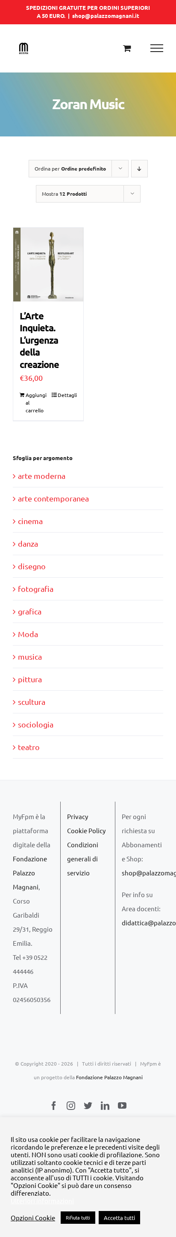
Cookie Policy (86, 830)
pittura (30, 679)
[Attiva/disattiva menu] (157, 48)
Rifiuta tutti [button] (78, 1217)
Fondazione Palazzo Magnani (30, 873)
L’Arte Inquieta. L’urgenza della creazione (39, 340)
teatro (29, 746)
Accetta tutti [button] (119, 1217)
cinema (30, 520)
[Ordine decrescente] (139, 168)
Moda (28, 633)
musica (30, 656)
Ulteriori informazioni (42, 1201)
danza (28, 543)
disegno (32, 566)
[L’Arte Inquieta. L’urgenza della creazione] (48, 264)
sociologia (35, 724)
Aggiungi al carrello (36, 402)
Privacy (77, 816)
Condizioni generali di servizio (82, 858)
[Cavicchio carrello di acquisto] (127, 47)
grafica (29, 611)
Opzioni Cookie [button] (33, 1218)
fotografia (35, 588)
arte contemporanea (53, 498)
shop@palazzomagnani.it (105, 15)
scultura (31, 701)
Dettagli (67, 394)
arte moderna (41, 475)
